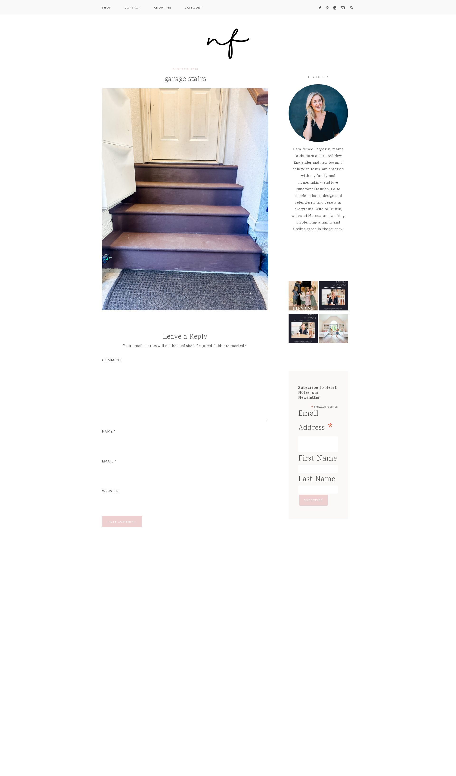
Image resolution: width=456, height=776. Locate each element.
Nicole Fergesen (228, 43)
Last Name (316, 479)
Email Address (316, 422)
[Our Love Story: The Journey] (303, 330)
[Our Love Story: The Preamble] (333, 297)
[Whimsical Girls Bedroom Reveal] (333, 330)
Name (109, 431)
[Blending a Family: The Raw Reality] (303, 297)
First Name (317, 458)
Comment (112, 360)
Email (109, 461)
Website (110, 491)
